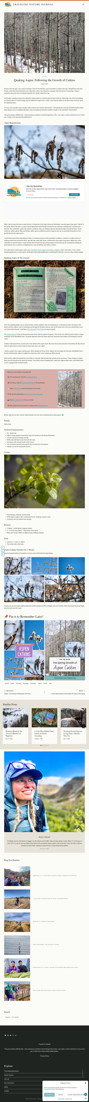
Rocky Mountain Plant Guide (35, 329)
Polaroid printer (43, 405)
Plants (44, 76)
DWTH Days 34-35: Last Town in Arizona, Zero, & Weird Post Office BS (54, 875)
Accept (49, 1094)
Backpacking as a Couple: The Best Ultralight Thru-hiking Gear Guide (55, 967)
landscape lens (18, 400)
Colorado (18, 683)
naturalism (33, 683)
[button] (85, 1083)
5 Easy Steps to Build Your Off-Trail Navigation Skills (50, 898)
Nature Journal (8, 1075)
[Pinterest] (8, 1035)
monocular (17, 388)
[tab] (42, 745)
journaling (25, 683)
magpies (57, 250)
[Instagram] (5, 1035)
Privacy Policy (61, 1098)
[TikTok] (16, 1035)
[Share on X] (3, 551)
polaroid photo (11, 334)
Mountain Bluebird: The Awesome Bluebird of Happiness (14, 733)
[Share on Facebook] (3, 547)
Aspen (7, 683)
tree (50, 683)
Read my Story (44, 848)
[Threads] (13, 1035)
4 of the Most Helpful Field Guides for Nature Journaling (68, 692)
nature (40, 683)
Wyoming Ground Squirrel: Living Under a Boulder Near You (73, 733)
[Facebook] (10, 1035)
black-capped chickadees (46, 250)
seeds (45, 683)
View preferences (76, 1094)
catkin (12, 683)
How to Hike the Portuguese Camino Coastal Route (49, 990)
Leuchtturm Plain (31, 377)
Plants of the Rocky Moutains (34, 394)
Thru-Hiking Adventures (11, 1071)
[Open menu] (83, 4)
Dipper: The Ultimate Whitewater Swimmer (17, 692)
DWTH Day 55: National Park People (44, 921)
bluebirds (34, 250)
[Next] (83, 726)
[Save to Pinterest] (3, 554)
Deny (60, 1094)
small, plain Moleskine (29, 383)
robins (29, 250)
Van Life (6, 1079)
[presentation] (15, 717)
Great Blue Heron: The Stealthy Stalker (46, 944)
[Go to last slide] (5, 726)
